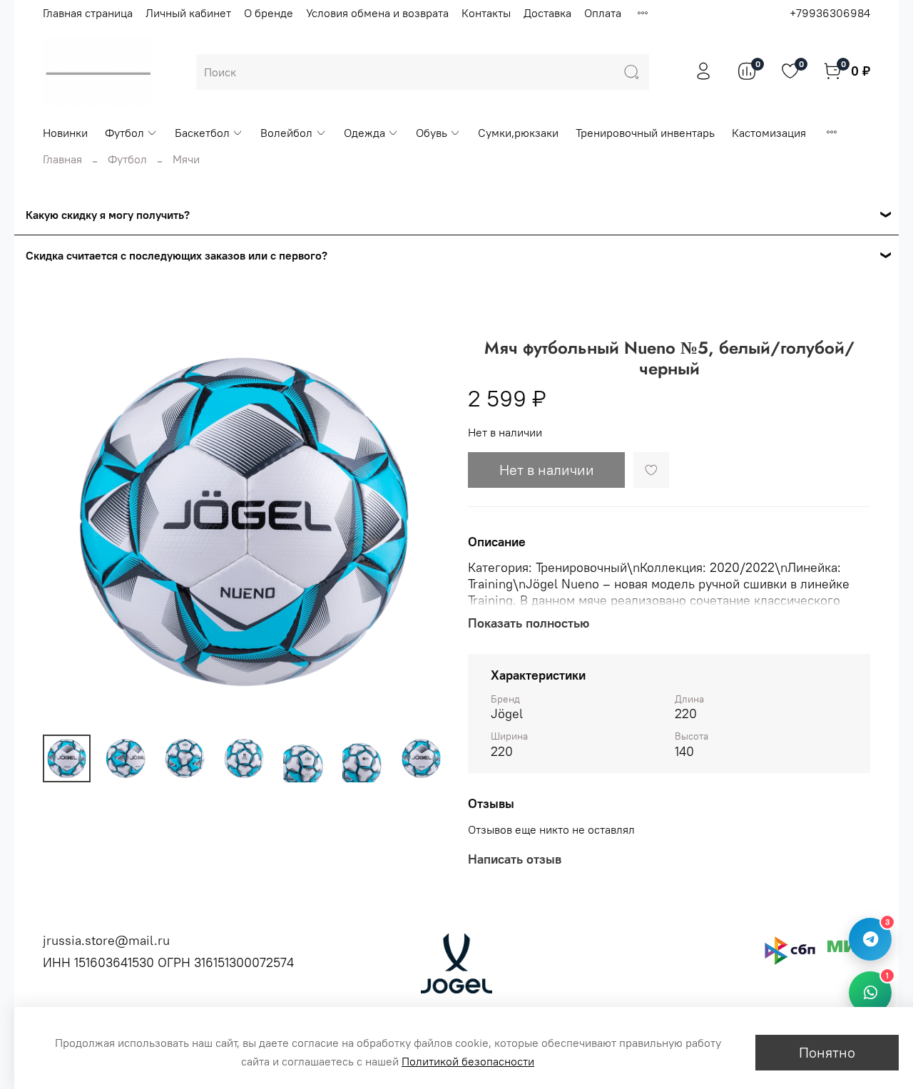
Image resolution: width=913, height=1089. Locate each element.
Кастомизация (769, 133)
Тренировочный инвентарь (645, 133)
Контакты (486, 13)
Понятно (827, 1052)
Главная (62, 159)
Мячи (186, 159)
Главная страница (88, 13)
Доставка (547, 13)
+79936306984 (830, 13)
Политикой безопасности (468, 1061)
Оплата (602, 13)
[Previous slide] (66, 522)
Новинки (65, 133)
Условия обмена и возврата (377, 13)
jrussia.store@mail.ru (106, 940)
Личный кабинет (188, 13)
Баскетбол (202, 133)
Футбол (124, 133)
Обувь (431, 133)
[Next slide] (422, 522)
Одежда (364, 133)
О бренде (268, 13)
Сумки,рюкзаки (518, 133)
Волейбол (286, 133)
